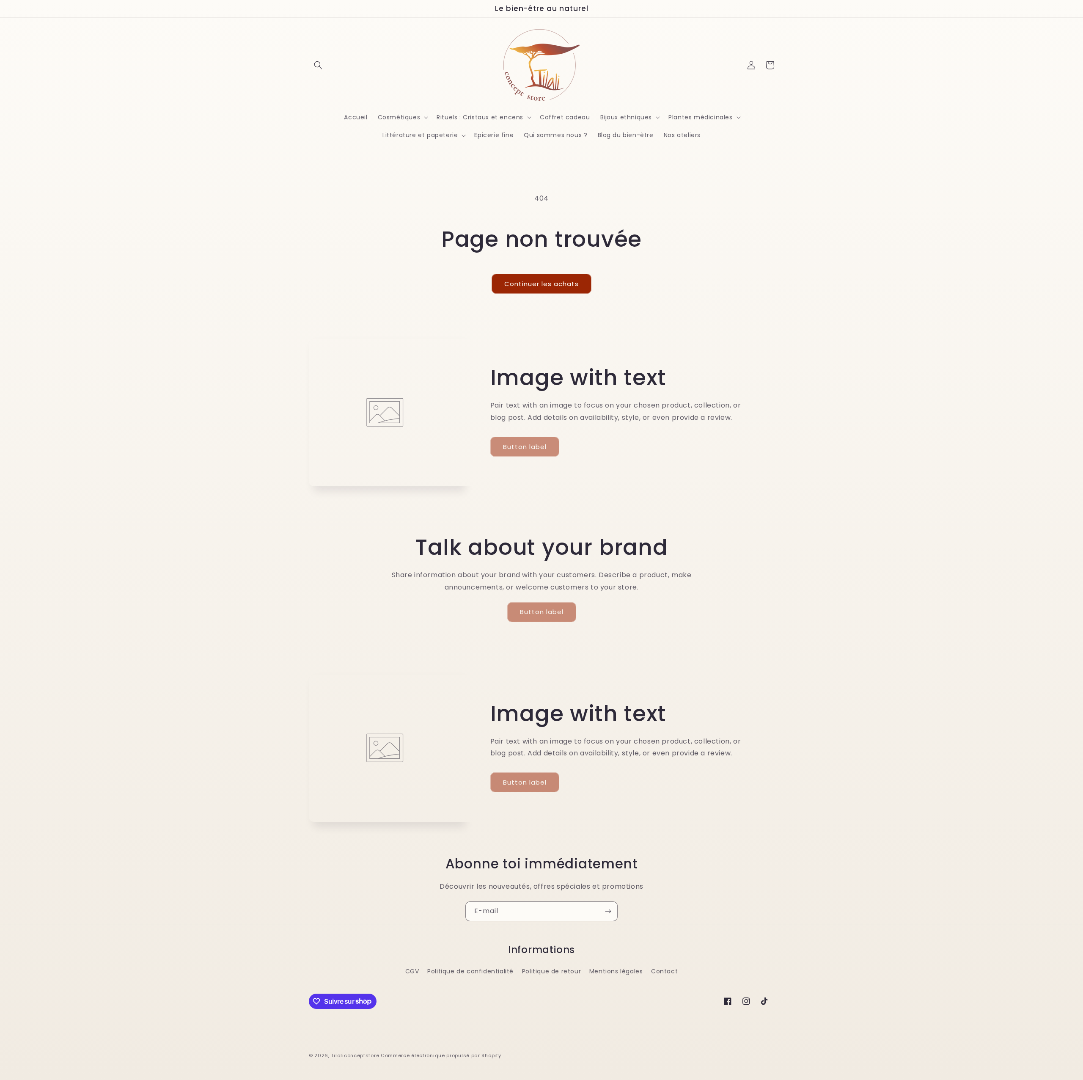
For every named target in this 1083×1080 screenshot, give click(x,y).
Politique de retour (551, 971)
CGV (412, 971)
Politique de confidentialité (470, 971)
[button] (318, 65)
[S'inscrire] (608, 911)
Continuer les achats (541, 283)
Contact (664, 971)
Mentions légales (616, 971)
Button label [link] (525, 446)
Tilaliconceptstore (355, 1055)
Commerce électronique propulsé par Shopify (441, 1055)
